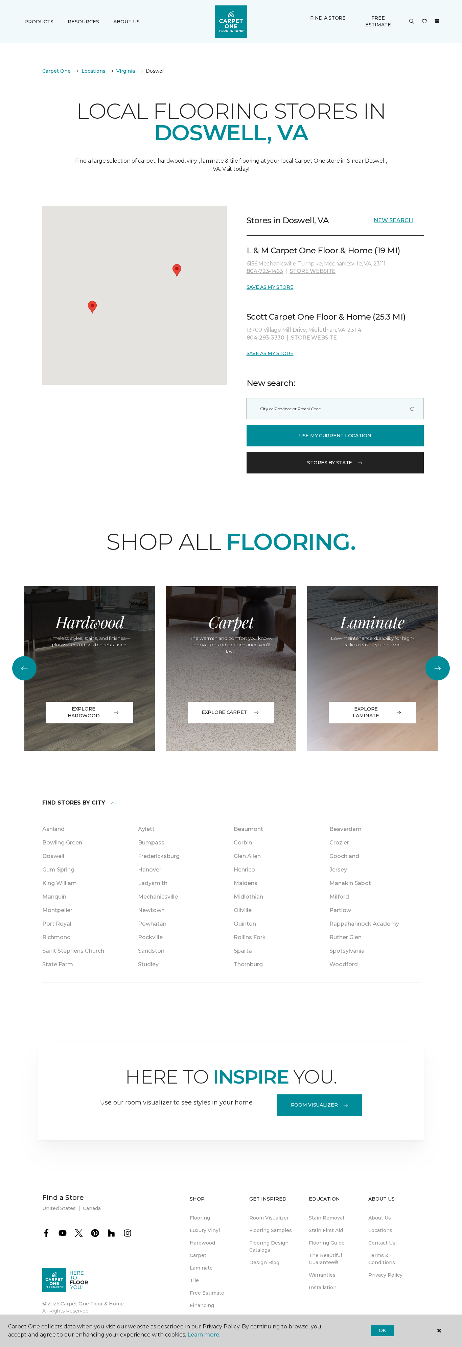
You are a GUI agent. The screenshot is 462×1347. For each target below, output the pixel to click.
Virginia (125, 71)
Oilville (243, 910)
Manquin (54, 896)
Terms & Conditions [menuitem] (381, 1258)
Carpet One (56, 71)
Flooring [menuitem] (200, 1218)
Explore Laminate (366, 712)
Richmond (56, 937)
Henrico (244, 869)
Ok (382, 1330)
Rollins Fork (250, 937)
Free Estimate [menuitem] (207, 1293)
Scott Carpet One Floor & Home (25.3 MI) (326, 317)
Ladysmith (152, 883)
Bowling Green (62, 842)
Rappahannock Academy (364, 924)
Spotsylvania (347, 951)
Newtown (151, 910)
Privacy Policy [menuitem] (385, 1275)
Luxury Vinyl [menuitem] (205, 1230)
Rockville (150, 937)
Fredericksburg (159, 856)
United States (59, 1208)
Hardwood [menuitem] (202, 1243)
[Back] (24, 668)
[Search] (412, 408)
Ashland (53, 829)
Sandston (151, 951)
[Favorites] (424, 21)
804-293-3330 (265, 337)
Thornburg (248, 964)
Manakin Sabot (350, 883)
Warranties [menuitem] (322, 1275)
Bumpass (151, 842)
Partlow (340, 910)
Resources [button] (83, 22)
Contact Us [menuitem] (381, 1243)
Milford (339, 896)
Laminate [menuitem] (201, 1268)
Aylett (146, 829)
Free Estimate (378, 21)
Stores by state (329, 463)
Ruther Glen (345, 937)
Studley (148, 964)
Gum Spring (58, 869)
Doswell (53, 856)
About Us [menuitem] (379, 1218)
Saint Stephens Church (73, 951)
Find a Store (328, 18)
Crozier (339, 842)
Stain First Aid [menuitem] (326, 1230)
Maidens (245, 883)
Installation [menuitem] (323, 1287)
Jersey (338, 869)
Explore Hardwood (84, 712)
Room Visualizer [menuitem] (269, 1218)
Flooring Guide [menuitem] (327, 1243)
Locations (94, 71)
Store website (313, 271)
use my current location (335, 436)
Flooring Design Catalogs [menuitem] (268, 1246)
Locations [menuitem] (380, 1230)
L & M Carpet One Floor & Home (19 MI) (323, 250)
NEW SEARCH (393, 220)
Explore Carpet (224, 712)
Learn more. (203, 1334)
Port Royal (56, 924)
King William (59, 883)
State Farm (57, 964)
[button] (411, 21)
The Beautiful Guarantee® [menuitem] (325, 1258)
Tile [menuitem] (194, 1280)
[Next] (437, 668)
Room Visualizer (314, 1105)
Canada (92, 1208)
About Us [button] (126, 22)
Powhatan (152, 924)
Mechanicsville (158, 896)
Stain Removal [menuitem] (326, 1218)
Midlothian (248, 896)
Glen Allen (247, 856)
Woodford (343, 964)
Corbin (243, 842)
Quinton (245, 924)
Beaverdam (345, 829)
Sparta (243, 951)
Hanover (149, 869)
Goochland (344, 856)
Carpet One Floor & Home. (93, 1304)
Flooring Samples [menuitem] (270, 1230)
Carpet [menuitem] (198, 1255)
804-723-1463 (265, 271)
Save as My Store (270, 287)
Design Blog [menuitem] (264, 1262)
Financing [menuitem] (202, 1305)
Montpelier (57, 910)
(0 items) (437, 21)
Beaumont (248, 829)
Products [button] (38, 22)
